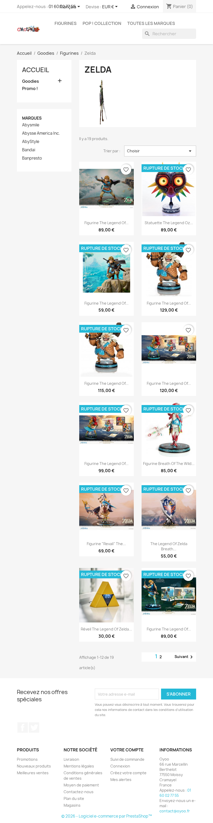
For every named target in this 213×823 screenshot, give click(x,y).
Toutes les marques (151, 23)
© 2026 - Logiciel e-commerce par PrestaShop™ (106, 816)
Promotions (27, 759)
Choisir (160, 151)
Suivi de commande (127, 759)
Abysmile (30, 125)
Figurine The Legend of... (106, 222)
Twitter (34, 727)
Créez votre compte (128, 772)
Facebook (22, 727)
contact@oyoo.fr (174, 810)
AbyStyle (30, 141)
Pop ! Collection (102, 23)
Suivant (185, 657)
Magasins (72, 805)
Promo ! (30, 88)
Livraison (71, 759)
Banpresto (32, 158)
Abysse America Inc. (41, 133)
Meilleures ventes (33, 772)
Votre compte (127, 750)
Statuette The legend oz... (169, 222)
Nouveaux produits (34, 766)
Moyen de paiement (81, 785)
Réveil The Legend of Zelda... (106, 629)
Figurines (66, 23)
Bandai (28, 150)
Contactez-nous (79, 791)
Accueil (35, 69)
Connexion (120, 766)
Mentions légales (79, 766)
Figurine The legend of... (169, 303)
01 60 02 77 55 (175, 793)
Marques (32, 118)
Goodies (30, 81)
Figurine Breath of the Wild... (169, 463)
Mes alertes (120, 779)
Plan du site (74, 798)
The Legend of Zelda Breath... (168, 546)
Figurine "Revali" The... (106, 543)
